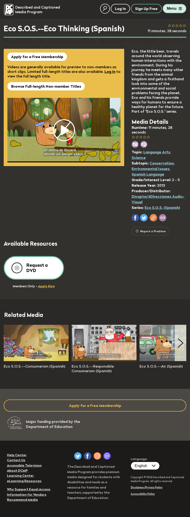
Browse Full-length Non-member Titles (46, 86)
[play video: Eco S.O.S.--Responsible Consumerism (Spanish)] (104, 359)
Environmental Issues (150, 168)
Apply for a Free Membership (37, 56)
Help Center (17, 455)
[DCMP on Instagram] (97, 456)
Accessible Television (24, 465)
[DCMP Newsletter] (107, 456)
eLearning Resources (24, 481)
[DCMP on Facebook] (87, 456)
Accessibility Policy (143, 493)
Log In (109, 71)
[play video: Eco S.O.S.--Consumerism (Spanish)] (36, 359)
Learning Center (20, 476)
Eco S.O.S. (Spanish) (162, 207)
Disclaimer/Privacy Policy (146, 487)
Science (139, 157)
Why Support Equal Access (28, 489)
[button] (135, 217)
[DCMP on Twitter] (78, 456)
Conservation (162, 163)
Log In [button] (120, 8)
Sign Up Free (146, 8)
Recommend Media (22, 500)
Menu (172, 8)
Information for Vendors (26, 494)
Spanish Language (148, 174)
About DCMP (17, 470)
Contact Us (16, 460)
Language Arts (156, 152)
